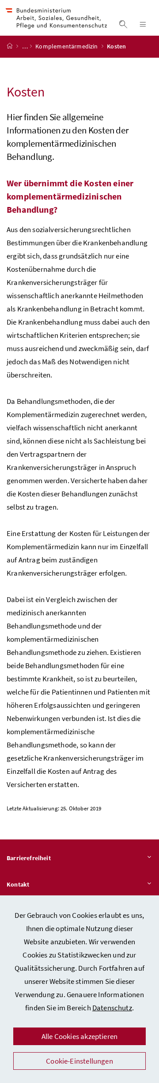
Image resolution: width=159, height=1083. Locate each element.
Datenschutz (112, 1008)
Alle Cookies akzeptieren (79, 1036)
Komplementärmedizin (67, 46)
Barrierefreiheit (29, 858)
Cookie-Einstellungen (79, 1061)
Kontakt (18, 884)
